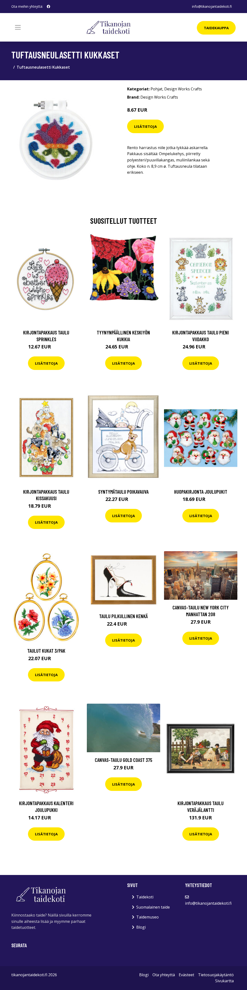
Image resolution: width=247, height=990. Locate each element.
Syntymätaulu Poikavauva (123, 492)
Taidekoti (144, 897)
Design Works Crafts (183, 89)
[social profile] (48, 6)
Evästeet (186, 974)
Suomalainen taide (153, 907)
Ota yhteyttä (163, 974)
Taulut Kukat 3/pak (46, 651)
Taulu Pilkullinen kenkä (123, 616)
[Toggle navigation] (17, 27)
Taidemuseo (147, 917)
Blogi (141, 927)
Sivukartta (224, 980)
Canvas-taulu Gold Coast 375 (123, 760)
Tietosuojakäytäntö (216, 974)
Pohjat (156, 89)
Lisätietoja (145, 126)
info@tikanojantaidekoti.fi (212, 6)
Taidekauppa (216, 27)
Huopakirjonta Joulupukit (200, 492)
